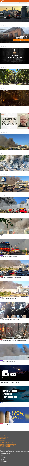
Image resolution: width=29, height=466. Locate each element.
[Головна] (1, 1)
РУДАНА (4, 0)
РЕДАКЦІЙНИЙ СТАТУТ (2, 435)
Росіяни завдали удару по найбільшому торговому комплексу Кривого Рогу (11, 403)
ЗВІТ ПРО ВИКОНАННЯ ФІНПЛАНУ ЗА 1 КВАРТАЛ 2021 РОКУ (6, 442)
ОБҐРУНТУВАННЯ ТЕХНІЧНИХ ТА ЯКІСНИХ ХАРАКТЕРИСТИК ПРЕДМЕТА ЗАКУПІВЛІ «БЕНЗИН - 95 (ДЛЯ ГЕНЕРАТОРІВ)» (12, 449)
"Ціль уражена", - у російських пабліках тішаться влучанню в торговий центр (11, 235)
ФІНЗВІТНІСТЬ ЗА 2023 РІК (3, 438)
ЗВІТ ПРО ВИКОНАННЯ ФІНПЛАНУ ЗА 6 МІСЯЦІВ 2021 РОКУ (6, 443)
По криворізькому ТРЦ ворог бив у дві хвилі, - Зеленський (9, 256)
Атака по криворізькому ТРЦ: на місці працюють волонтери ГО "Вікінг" (10, 214)
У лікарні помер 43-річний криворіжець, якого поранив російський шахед (11, 277)
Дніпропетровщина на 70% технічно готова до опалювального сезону (10, 424)
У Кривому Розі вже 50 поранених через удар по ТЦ (8, 361)
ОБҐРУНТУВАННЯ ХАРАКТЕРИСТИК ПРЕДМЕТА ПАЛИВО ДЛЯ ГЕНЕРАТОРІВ (8, 444)
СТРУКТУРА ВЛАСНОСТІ (2, 436)
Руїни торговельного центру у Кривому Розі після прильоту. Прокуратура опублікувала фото (13, 340)
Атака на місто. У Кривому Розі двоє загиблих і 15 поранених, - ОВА (10, 382)
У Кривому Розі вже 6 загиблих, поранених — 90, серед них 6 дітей (10, 319)
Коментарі (5, 25)
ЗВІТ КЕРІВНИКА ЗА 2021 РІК (3, 440)
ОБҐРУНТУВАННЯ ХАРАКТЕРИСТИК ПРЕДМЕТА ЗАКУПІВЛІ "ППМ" (7, 445)
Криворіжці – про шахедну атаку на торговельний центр (8, 298)
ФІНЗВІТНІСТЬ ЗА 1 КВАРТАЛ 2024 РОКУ (4, 437)
